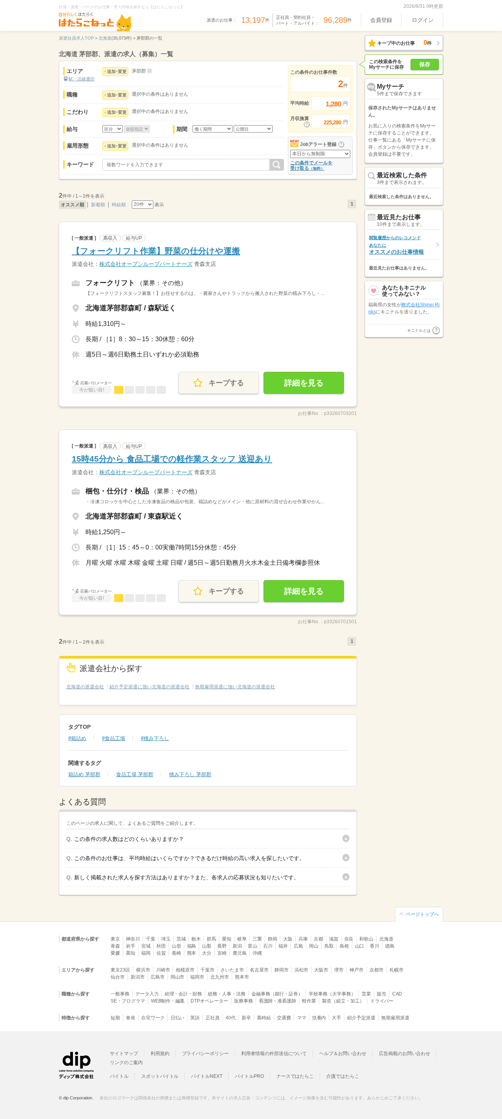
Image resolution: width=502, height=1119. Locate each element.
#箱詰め (77, 738)
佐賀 (161, 953)
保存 (424, 64)
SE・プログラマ (128, 1001)
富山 (252, 946)
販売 (381, 994)
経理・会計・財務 (183, 994)
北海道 (386, 939)
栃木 (196, 939)
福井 (283, 946)
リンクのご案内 (126, 1062)
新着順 (98, 204)
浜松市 (302, 970)
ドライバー (382, 1001)
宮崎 (222, 953)
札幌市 (396, 970)
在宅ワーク (153, 1018)
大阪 (288, 939)
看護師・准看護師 (277, 1001)
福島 (191, 946)
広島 (298, 946)
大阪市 (321, 970)
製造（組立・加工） (343, 1001)
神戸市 (356, 970)
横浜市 (143, 970)
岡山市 (178, 977)
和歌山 (366, 939)
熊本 (191, 953)
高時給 (264, 1018)
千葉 (150, 939)
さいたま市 (232, 970)
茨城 (181, 939)
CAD (397, 994)
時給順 (119, 204)
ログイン (423, 20)
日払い (178, 1018)
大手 (336, 1018)
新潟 (237, 946)
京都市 (376, 970)
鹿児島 (240, 953)
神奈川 (133, 939)
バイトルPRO (249, 1076)
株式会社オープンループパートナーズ (146, 264)
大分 (206, 953)
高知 (130, 953)
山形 (176, 946)
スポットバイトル (160, 1076)
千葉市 (207, 970)
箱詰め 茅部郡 (84, 774)
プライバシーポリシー (205, 1053)
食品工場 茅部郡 (134, 774)
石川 (268, 946)
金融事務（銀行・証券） (277, 994)
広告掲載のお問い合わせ (404, 1053)
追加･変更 (117, 71)
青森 (115, 946)
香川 (374, 946)
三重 (257, 939)
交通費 (284, 1018)
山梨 (206, 946)
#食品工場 (113, 738)
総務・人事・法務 (227, 994)
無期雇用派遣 (395, 1018)
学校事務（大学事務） (332, 994)
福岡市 (197, 977)
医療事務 (243, 1001)
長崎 (176, 953)
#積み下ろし (155, 738)
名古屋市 (259, 970)
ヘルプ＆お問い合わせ (342, 1053)
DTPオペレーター (209, 1001)
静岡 (272, 939)
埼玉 (166, 939)
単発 (130, 1018)
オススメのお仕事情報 (396, 245)
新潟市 (138, 977)
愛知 (226, 939)
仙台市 (118, 977)
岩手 (130, 946)
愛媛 (115, 953)
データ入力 (147, 994)
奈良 (349, 939)
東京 (115, 939)
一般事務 (120, 994)
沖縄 (257, 953)
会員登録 (381, 20)
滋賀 (333, 939)
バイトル (119, 1076)
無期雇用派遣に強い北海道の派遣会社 (235, 687)
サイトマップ (124, 1053)
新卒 (246, 1018)
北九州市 (219, 977)
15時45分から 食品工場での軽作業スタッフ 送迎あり (172, 458)
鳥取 (329, 946)
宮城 (146, 946)
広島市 (158, 977)
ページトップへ (422, 914)
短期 (115, 1018)
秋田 (161, 946)
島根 (344, 946)
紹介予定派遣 (361, 1018)
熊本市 (242, 977)
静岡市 (282, 970)
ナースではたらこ (295, 1076)
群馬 (211, 939)
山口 (359, 946)
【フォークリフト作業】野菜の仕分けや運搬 (156, 250)
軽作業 (309, 1001)
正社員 (213, 1018)
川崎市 (163, 970)
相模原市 (185, 970)
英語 (195, 1018)
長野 (222, 946)
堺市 (339, 970)
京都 (318, 939)
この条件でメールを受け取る (311, 165)
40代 (231, 1018)
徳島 (390, 946)
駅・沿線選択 (82, 78)
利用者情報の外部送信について (274, 1053)
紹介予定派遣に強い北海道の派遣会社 (149, 687)
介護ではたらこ (342, 1076)
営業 (366, 994)
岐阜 (242, 939)
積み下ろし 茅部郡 (190, 774)
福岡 (146, 953)
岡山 (313, 946)
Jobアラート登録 (318, 144)
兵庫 (303, 939)
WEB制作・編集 (168, 1001)
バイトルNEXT (206, 1076)
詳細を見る (304, 382)
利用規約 (160, 1053)
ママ (301, 1018)
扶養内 (319, 1018)
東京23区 (120, 970)
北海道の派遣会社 (85, 687)
